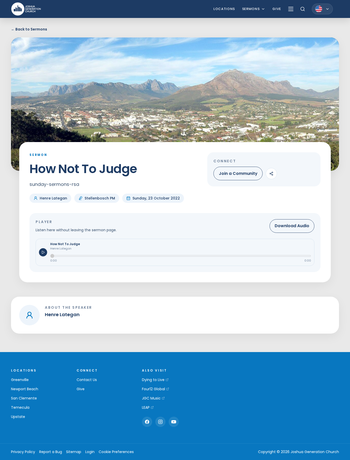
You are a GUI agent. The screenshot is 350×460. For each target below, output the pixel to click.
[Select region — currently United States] (322, 9)
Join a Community (238, 173)
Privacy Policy (23, 451)
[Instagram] (160, 422)
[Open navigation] (290, 9)
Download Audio (292, 226)
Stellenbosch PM (100, 198)
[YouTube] (174, 422)
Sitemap (73, 451)
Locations (224, 8)
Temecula (20, 407)
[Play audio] (43, 252)
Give (276, 8)
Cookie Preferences (116, 451)
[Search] (302, 9)
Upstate (18, 416)
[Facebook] (147, 422)
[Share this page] (271, 173)
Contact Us (87, 379)
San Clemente (24, 398)
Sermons (251, 8)
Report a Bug (50, 451)
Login (90, 451)
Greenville (20, 379)
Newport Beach (24, 389)
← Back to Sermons (29, 29)
